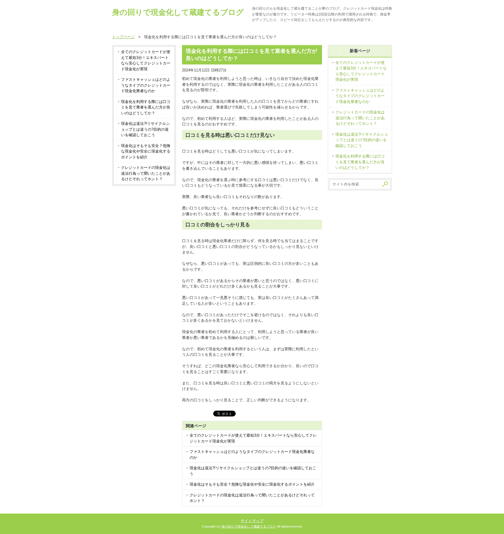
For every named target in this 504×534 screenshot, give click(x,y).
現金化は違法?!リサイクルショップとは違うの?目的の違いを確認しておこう (253, 471)
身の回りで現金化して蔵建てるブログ (178, 12)
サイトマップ (252, 521)
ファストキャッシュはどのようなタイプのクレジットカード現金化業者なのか (252, 454)
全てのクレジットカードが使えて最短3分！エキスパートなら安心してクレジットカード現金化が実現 (253, 438)
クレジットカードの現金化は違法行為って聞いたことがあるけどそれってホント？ (252, 498)
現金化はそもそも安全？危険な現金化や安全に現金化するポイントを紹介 (252, 484)
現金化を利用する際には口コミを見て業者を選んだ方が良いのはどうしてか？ (145, 107)
